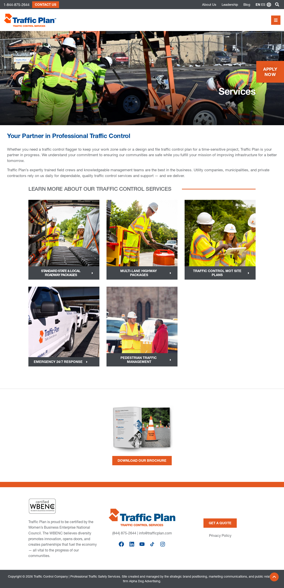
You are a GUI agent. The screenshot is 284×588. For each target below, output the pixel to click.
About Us (209, 4)
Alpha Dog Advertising (144, 581)
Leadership (230, 4)
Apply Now (270, 71)
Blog (246, 4)
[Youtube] (142, 544)
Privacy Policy (220, 535)
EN (258, 4)
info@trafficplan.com (155, 533)
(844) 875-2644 (124, 533)
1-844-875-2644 (17, 4)
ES (263, 4)
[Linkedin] (131, 544)
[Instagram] (162, 544)
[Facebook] (121, 544)
